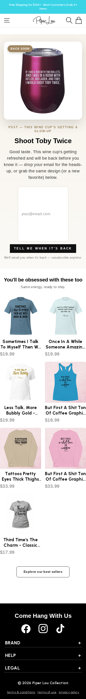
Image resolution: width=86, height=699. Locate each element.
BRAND (43, 642)
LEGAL (43, 668)
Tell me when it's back (43, 248)
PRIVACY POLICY (69, 692)
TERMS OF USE (46, 692)
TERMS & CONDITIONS (21, 692)
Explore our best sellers (43, 571)
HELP (43, 655)
